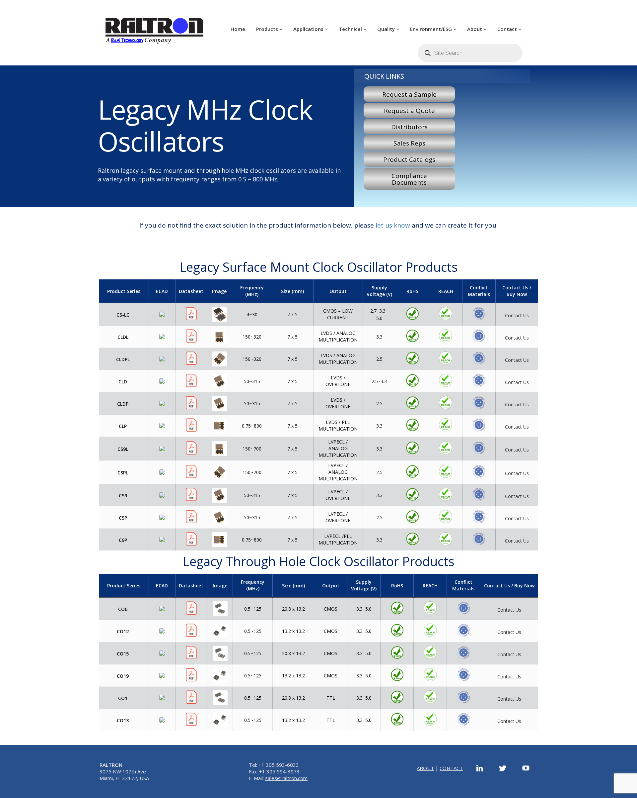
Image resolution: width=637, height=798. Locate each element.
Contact (507, 29)
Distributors (409, 127)
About (475, 29)
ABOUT (425, 768)
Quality (386, 29)
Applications (309, 29)
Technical (351, 29)
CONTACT (451, 768)
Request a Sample (409, 94)
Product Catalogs (409, 159)
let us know (393, 225)
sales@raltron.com (286, 778)
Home (238, 29)
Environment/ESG (431, 29)
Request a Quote (409, 110)
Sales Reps (409, 143)
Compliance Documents (409, 179)
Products (267, 29)
